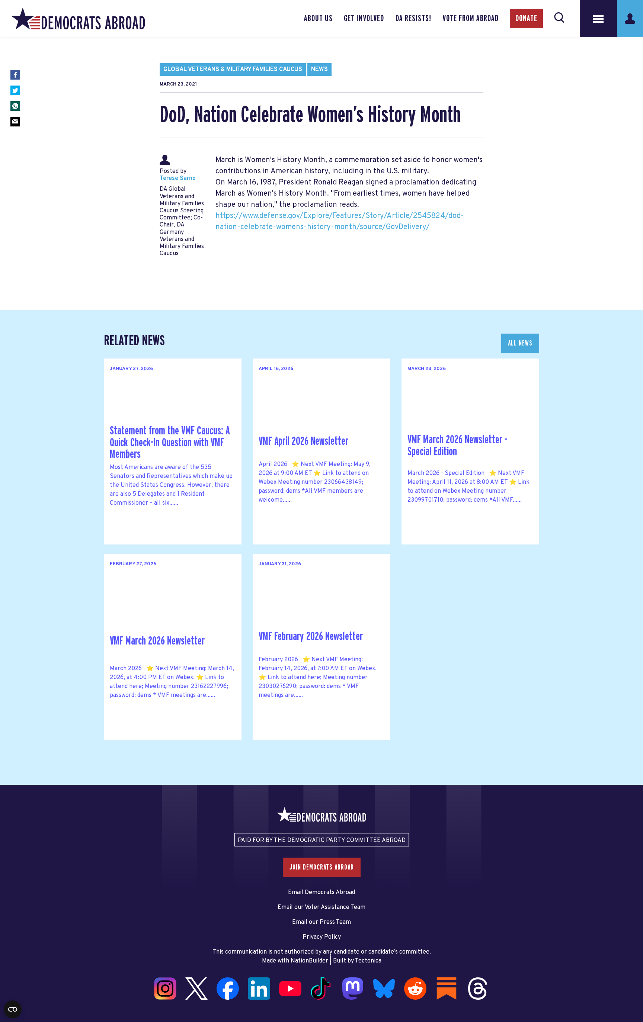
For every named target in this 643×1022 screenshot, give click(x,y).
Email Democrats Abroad (321, 892)
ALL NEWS (520, 343)
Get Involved (364, 18)
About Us (318, 18)
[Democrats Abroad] (78, 18)
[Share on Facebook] (15, 75)
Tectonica (368, 961)
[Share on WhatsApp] (15, 106)
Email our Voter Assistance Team (321, 907)
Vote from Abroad (470, 18)
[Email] (15, 121)
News (319, 69)
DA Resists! (413, 18)
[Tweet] (15, 90)
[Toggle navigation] (598, 18)
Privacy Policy (322, 937)
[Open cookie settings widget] (13, 1009)
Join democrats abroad (321, 867)
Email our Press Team (321, 922)
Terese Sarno (178, 178)
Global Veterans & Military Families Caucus (232, 69)
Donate (526, 18)
